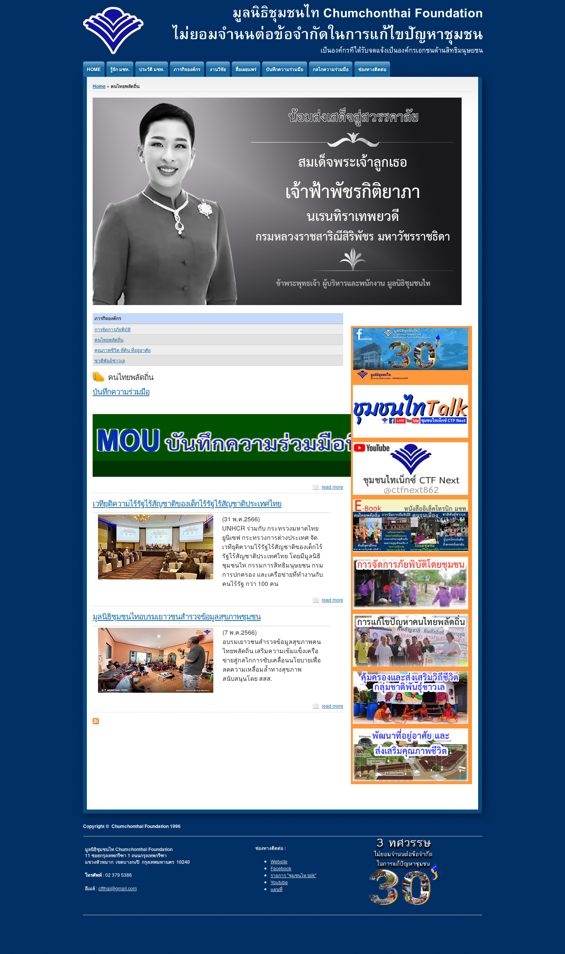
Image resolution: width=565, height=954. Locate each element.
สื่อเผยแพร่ (246, 69)
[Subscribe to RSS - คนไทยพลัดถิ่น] (96, 722)
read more (332, 486)
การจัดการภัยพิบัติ (113, 329)
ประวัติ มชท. (151, 69)
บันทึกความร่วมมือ (284, 69)
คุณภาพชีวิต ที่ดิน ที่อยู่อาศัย (123, 350)
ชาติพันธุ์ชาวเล (110, 360)
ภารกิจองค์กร (187, 69)
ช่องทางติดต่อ (372, 69)
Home (99, 86)
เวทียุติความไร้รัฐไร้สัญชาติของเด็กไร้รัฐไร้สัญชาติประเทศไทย (187, 503)
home (94, 69)
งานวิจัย (218, 69)
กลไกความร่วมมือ (331, 69)
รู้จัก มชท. (120, 69)
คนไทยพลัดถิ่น (109, 339)
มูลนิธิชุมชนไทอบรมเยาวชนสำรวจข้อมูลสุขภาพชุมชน (177, 616)
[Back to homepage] (283, 53)
